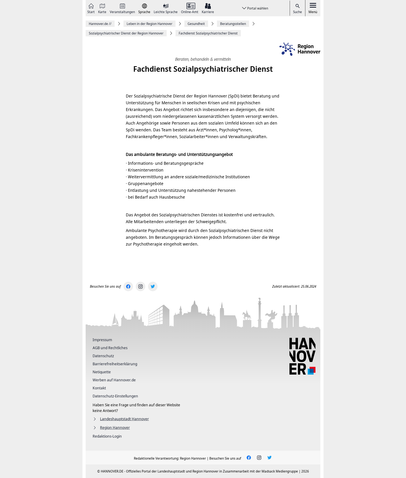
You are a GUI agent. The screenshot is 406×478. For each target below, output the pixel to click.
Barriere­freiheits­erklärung (115, 364)
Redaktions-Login (107, 436)
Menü (313, 12)
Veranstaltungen (122, 12)
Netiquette (102, 372)
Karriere (208, 12)
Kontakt (99, 388)
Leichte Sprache (166, 12)
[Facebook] (128, 286)
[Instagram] (140, 286)
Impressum (102, 340)
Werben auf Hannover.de (114, 380)
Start (91, 12)
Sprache (144, 12)
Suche (297, 12)
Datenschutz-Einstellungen (115, 396)
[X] (153, 286)
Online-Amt (189, 12)
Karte (102, 12)
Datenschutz (103, 356)
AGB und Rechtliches (110, 348)
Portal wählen (257, 8)
